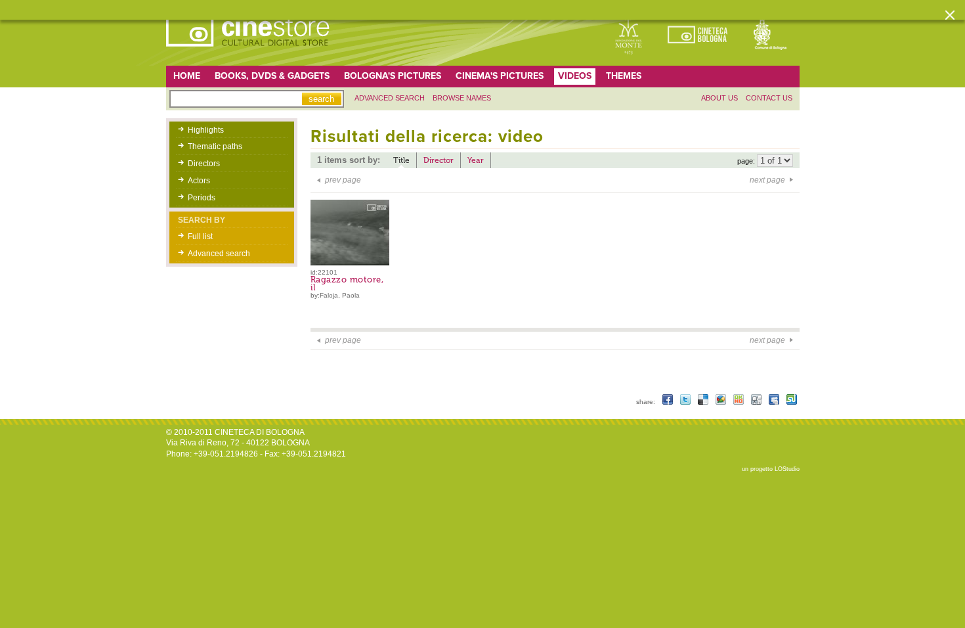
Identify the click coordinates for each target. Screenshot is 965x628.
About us (719, 98)
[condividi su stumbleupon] (791, 401)
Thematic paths (215, 146)
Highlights (206, 130)
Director (438, 160)
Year (475, 160)
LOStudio (787, 469)
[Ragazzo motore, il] (350, 262)
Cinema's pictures (500, 75)
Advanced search (389, 98)
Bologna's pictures (392, 75)
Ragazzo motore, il (347, 283)
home (186, 75)
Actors (199, 180)
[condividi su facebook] (668, 401)
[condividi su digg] (757, 401)
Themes (623, 75)
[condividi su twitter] (686, 401)
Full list (200, 236)
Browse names (462, 98)
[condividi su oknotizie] (739, 401)
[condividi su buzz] (722, 401)
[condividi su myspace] (775, 401)
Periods (201, 197)
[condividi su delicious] (704, 401)
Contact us (769, 98)
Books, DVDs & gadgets (272, 75)
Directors (204, 163)
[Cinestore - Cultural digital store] (249, 53)
